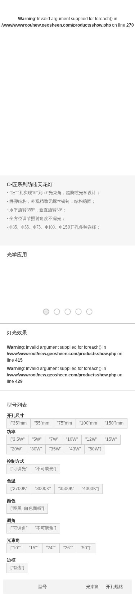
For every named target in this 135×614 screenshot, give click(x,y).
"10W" (72, 439)
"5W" (36, 439)
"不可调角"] (45, 528)
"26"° (68, 547)
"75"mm (64, 423)
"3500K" (66, 488)
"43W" (75, 449)
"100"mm (88, 423)
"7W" (53, 439)
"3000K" (43, 488)
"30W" (36, 449)
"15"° (34, 547)
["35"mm (18, 423)
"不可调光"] (45, 468)
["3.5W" (17, 439)
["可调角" (18, 528)
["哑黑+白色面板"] (27, 508)
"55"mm (41, 423)
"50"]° (86, 547)
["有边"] (17, 567)
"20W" (16, 449)
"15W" (111, 439)
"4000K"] (90, 488)
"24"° (51, 547)
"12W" (91, 439)
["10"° (15, 547)
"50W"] (94, 449)
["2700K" (18, 488)
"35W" (55, 449)
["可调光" (18, 468)
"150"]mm (114, 423)
